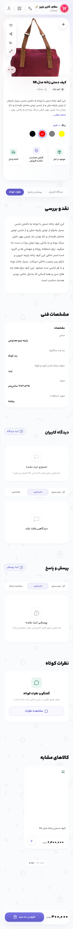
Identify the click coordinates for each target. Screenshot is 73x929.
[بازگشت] (63, 24)
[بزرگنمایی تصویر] (11, 51)
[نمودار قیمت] (11, 42)
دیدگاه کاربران (56, 192)
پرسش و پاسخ (35, 192)
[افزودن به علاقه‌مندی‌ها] (11, 25)
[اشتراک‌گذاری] (11, 34)
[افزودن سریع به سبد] (31, 841)
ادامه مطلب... (59, 115)
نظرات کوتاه (15, 192)
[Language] (30, 8)
